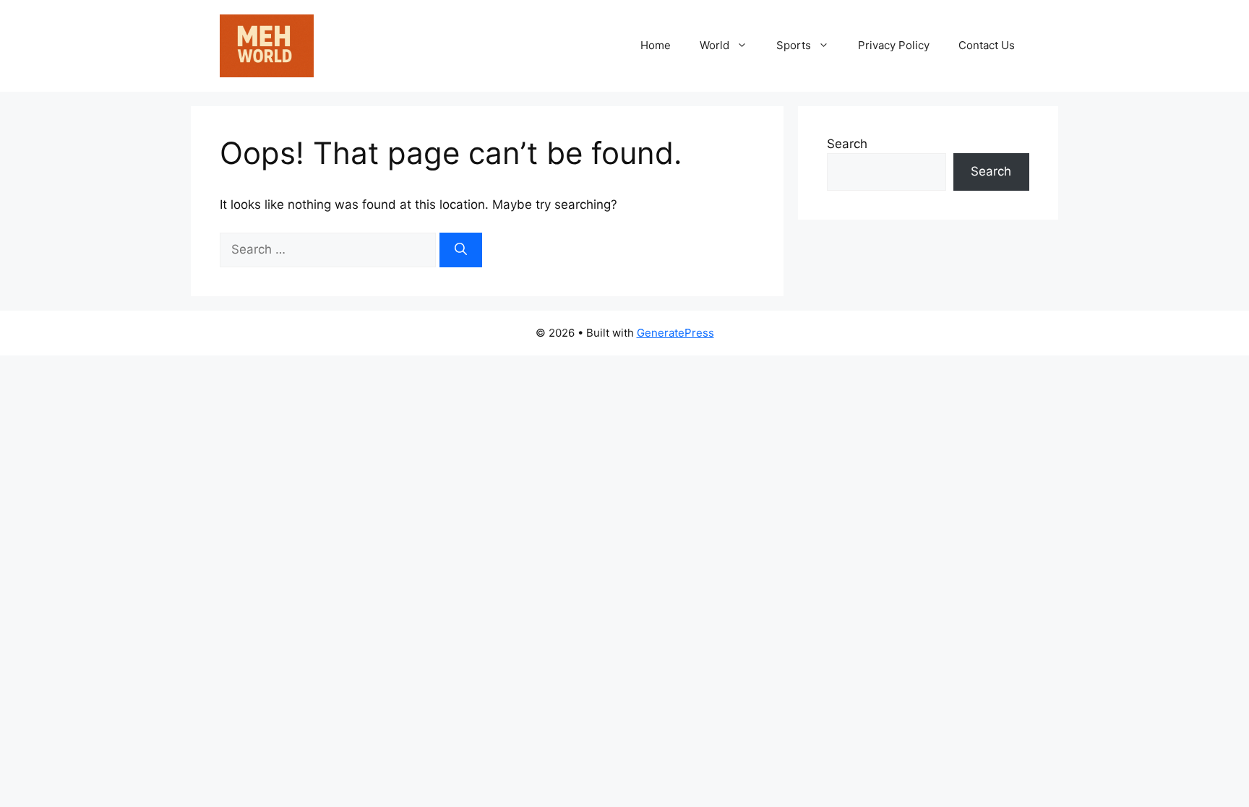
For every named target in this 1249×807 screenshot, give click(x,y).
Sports (793, 45)
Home (655, 45)
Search (847, 144)
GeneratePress (675, 333)
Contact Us (986, 45)
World (714, 45)
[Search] (460, 250)
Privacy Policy (894, 45)
